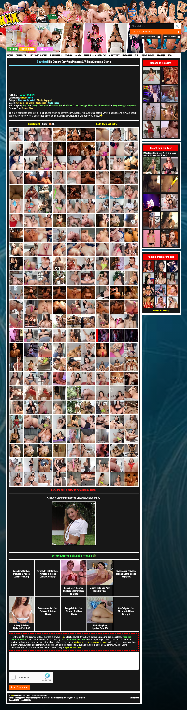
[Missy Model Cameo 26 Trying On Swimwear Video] (151, 166)
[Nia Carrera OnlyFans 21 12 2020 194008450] (59, 393)
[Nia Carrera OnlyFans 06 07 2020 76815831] (30, 206)
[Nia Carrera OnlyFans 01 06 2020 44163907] (45, 134)
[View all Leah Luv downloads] (172, 302)
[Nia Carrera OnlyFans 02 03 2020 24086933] (16, 148)
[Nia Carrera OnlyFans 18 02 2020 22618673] (59, 335)
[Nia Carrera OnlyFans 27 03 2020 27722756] (16, 465)
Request (161, 55)
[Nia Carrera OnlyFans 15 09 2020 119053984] (73, 307)
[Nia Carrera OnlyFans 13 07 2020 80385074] (88, 278)
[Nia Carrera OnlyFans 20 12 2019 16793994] (59, 378)
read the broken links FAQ (74, 639)
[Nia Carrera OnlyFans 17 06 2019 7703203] (131, 321)
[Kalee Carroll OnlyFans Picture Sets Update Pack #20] (169, 220)
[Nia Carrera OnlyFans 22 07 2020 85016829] (131, 393)
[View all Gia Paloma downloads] (148, 278)
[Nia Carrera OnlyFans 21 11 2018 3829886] (30, 393)
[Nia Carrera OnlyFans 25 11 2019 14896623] (102, 436)
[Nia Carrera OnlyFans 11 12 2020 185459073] (131, 263)
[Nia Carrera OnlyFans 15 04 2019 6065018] (30, 307)
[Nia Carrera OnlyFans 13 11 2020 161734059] (102, 278)
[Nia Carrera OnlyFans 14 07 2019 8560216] (30, 292)
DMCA (28, 699)
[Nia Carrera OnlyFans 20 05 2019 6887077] (117, 364)
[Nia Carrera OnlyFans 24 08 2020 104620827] (102, 422)
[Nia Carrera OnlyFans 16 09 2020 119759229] (16, 321)
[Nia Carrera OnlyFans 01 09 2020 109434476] (73, 134)
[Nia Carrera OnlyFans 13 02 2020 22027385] (59, 278)
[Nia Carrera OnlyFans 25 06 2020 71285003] (45, 436)
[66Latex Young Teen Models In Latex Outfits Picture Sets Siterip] (161, 154)
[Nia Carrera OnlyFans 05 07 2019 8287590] (16, 192)
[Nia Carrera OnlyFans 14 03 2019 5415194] (131, 278)
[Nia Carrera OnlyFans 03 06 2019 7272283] (59, 163)
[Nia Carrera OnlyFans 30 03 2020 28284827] (102, 479)
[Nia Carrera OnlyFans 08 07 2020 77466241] (102, 220)
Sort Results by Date (149, 37)
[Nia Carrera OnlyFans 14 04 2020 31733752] (16, 292)
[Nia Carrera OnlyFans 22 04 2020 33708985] (88, 393)
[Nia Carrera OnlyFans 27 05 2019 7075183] (45, 465)
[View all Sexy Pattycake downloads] (148, 302)
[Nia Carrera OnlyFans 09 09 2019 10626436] (117, 235)
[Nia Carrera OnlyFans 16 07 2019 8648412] (102, 307)
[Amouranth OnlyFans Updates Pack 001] (169, 238)
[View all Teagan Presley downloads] (148, 290)
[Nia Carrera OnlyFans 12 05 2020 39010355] (16, 278)
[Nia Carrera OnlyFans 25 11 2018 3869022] (73, 436)
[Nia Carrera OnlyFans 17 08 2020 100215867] (45, 335)
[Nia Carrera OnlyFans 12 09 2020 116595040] (30, 278)
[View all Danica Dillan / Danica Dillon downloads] (160, 278)
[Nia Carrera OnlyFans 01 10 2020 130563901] (102, 134)
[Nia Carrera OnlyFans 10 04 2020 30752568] (117, 249)
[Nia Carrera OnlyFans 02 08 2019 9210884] (59, 148)
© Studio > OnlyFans (25, 102)
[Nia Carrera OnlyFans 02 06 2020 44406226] (45, 148)
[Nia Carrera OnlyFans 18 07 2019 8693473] (102, 335)
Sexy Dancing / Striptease (124, 105)
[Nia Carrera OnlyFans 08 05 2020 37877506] (73, 220)
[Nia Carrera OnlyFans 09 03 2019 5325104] (45, 235)
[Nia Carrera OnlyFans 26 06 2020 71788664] (30, 450)
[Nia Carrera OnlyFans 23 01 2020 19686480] (73, 407)
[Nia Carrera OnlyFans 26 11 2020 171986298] (88, 450)
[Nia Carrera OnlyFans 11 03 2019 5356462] (73, 263)
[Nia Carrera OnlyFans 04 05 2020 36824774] (59, 177)
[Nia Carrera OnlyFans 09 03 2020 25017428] (59, 235)
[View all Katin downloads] (172, 290)
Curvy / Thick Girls (40, 105)
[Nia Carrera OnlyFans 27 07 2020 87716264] (88, 465)
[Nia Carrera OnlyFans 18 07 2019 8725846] (131, 335)
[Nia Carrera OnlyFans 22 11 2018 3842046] (45, 407)
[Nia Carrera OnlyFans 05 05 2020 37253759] (131, 177)
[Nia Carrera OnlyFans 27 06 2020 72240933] (59, 465)
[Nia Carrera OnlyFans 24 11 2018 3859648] (131, 422)
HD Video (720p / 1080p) (75, 105)
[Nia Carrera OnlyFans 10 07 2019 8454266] (131, 249)
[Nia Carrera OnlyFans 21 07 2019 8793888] (117, 378)
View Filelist (34, 123)
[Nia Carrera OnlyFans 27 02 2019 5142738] (117, 450)
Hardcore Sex (56, 105)
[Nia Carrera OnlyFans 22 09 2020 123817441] (30, 407)
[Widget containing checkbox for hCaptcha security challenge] (31, 677)
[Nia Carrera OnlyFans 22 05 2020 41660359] (102, 393)
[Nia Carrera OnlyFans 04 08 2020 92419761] (102, 177)
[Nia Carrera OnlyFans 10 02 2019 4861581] (88, 249)
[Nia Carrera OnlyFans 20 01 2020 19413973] (45, 364)
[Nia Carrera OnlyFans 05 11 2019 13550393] (73, 192)
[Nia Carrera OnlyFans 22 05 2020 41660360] (117, 393)
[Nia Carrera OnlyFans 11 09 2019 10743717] (117, 263)
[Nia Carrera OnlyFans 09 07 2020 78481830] (88, 235)
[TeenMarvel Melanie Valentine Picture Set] (151, 238)
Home (10, 55)
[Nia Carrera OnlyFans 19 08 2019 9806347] (102, 350)
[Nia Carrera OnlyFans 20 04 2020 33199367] (88, 364)
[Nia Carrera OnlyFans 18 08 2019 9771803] (16, 350)
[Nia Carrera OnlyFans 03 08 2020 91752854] (117, 163)
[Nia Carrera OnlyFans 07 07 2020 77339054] (16, 220)
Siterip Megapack (45, 100)
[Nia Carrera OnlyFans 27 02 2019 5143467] (131, 450)
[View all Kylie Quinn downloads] (172, 278)
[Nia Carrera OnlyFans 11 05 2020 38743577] (88, 263)
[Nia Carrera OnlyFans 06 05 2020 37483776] (117, 192)
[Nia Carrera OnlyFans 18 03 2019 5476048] (73, 335)
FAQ (170, 55)
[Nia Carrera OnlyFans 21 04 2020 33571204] (73, 378)
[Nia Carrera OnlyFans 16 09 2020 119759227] (131, 307)
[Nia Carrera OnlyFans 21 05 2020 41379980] (88, 378)
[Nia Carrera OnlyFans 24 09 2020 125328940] (117, 422)
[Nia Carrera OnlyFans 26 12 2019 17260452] (102, 450)
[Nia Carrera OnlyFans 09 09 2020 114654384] (131, 235)
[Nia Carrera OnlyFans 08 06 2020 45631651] (88, 220)
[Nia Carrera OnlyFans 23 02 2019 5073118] (88, 407)
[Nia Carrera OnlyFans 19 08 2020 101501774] (117, 350)
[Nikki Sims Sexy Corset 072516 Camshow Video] (169, 166)
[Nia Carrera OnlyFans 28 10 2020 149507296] (30, 479)
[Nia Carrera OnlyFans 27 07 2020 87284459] (73, 465)
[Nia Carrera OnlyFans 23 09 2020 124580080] (30, 422)
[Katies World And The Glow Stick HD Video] (169, 184)
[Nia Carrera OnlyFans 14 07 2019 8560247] (45, 292)
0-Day (78, 55)
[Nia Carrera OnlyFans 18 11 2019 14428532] (59, 350)
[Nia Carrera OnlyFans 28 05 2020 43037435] (102, 465)
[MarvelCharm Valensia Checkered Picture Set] (151, 220)
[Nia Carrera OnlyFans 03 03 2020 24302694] (30, 163)
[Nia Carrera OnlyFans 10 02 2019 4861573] (73, 249)
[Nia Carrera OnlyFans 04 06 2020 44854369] (73, 177)
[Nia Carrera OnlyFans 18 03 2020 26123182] (88, 335)
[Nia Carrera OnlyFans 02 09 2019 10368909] (88, 148)
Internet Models (38, 55)
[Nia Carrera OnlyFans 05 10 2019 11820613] (45, 192)
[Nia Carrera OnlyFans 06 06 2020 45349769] (131, 192)
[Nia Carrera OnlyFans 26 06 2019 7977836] (131, 436)
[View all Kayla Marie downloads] (160, 302)
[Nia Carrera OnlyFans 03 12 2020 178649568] (45, 177)
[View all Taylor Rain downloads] (148, 266)
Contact (12, 699)
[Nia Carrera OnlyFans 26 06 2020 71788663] (16, 450)
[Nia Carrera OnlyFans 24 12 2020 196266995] (16, 436)
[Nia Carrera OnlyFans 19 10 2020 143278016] (131, 350)
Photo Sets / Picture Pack (99, 105)
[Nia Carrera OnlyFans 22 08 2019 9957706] (16, 407)
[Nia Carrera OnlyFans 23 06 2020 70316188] (117, 407)
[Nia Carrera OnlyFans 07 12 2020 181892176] (45, 220)
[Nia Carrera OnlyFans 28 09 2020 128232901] (131, 465)
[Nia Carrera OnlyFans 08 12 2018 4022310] (131, 220)
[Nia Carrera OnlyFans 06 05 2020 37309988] (102, 192)
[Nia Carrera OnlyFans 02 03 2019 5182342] (131, 134)
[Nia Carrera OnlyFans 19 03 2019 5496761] (73, 350)
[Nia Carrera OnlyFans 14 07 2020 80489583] (102, 292)
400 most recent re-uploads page (90, 642)
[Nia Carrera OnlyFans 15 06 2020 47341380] (45, 307)
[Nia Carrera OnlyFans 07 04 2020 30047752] (102, 206)
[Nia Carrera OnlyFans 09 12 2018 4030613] (16, 249)
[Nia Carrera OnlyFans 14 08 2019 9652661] (117, 292)
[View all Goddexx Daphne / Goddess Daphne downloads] (160, 290)
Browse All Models (161, 310)
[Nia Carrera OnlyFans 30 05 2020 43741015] (117, 479)
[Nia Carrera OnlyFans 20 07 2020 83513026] (16, 378)
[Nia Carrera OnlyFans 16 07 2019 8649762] (117, 307)
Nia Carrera (41, 102)
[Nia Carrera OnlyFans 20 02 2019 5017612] (73, 364)
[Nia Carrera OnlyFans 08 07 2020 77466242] (117, 220)
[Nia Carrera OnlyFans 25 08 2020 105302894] (59, 436)
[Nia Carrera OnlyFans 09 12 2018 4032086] (30, 249)
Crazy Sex (114, 55)
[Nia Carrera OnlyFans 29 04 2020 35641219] (59, 479)
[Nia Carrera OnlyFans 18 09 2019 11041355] (30, 350)
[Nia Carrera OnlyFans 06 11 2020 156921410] (73, 206)
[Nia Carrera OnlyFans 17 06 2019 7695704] (117, 321)
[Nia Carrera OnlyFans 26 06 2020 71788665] (45, 450)
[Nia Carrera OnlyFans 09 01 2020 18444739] (30, 235)
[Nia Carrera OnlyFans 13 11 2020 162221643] (117, 278)
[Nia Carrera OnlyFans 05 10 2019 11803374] (30, 192)
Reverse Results (170, 37)
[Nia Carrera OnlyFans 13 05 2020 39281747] (73, 278)
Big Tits (26, 105)
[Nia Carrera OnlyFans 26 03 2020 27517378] (117, 436)
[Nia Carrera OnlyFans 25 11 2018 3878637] (88, 436)
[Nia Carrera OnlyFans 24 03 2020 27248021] (59, 422)
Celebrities (21, 55)
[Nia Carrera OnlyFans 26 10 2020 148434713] (73, 450)
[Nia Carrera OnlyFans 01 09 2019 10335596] (59, 134)
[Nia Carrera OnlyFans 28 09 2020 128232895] (117, 465)
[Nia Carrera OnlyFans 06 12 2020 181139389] (88, 206)
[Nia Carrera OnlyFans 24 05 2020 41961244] (73, 422)
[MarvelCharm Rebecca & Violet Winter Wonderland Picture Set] (169, 202)
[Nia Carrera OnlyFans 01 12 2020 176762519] (117, 134)
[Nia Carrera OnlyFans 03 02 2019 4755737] (131, 148)
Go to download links (106, 123)
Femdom (68, 55)
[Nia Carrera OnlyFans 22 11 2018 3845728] (59, 407)
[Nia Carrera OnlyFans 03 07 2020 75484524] (102, 163)
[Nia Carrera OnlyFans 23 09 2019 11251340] (16, 422)
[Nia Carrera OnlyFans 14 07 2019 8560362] (59, 292)
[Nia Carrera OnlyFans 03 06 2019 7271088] (45, 163)
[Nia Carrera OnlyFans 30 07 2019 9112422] (131, 479)
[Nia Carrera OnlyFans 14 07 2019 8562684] (88, 292)
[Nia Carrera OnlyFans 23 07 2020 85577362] (131, 407)
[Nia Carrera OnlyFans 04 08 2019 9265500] (88, 177)
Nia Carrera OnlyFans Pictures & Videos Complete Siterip (79, 61)
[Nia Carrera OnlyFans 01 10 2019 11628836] (88, 134)
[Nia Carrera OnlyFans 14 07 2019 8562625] (73, 292)
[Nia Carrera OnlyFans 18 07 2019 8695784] (117, 335)
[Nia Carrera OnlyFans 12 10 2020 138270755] (45, 278)
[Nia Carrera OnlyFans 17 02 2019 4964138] (73, 321)
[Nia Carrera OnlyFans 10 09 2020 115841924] (16, 263)
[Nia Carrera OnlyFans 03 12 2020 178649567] (30, 177)
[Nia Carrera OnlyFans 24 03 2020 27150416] (45, 422)
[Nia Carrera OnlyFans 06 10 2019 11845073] (45, 206)
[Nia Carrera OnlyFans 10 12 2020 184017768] (45, 263)
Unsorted (127, 55)
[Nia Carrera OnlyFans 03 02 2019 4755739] (16, 163)
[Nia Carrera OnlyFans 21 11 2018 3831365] (45, 393)
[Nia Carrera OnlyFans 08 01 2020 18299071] (59, 220)
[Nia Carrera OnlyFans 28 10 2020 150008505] (45, 479)
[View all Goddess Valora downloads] (172, 266)
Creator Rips (27, 108)
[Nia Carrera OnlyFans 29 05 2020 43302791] (73, 479)
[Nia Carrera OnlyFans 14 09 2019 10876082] (131, 292)
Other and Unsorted (26, 100)
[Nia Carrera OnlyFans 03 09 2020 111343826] (131, 163)
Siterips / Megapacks (95, 55)
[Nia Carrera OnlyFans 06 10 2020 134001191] (59, 206)
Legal (23, 699)
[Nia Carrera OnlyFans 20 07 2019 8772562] (131, 364)
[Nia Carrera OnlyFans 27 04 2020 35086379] (30, 465)
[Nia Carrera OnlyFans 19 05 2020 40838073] (88, 350)
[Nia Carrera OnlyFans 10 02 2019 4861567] (59, 249)
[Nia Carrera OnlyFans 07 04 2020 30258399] (131, 206)
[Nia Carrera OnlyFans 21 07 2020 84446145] (131, 378)
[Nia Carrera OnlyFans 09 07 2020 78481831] (102, 235)
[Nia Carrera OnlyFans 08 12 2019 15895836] (16, 235)
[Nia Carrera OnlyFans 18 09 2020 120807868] (45, 350)
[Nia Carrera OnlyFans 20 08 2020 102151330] (30, 378)
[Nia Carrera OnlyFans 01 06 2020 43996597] (30, 134)
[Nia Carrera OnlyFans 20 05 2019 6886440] (102, 364)
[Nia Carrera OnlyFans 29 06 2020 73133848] (88, 479)
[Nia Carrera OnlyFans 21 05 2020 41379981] (102, 378)
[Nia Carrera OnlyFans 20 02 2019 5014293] (59, 364)
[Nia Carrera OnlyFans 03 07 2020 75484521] (88, 163)
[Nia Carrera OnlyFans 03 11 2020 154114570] (16, 177)
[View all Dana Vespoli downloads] (160, 266)
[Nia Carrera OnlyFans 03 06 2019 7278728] (73, 163)
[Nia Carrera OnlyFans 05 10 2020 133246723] (59, 192)
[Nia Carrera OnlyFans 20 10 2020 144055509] (45, 378)
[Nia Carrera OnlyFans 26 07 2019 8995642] (59, 450)
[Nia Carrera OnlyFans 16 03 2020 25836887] (88, 307)
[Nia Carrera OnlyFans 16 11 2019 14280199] (30, 321)
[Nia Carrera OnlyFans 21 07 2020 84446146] (16, 393)
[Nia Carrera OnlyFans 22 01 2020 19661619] (73, 393)
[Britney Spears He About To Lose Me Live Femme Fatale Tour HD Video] (151, 202)
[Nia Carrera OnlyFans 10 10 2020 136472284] (30, 263)
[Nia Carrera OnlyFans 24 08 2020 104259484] (88, 422)
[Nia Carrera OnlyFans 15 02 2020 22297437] (16, 307)
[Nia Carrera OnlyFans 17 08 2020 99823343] (30, 335)
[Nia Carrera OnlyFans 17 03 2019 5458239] (102, 321)
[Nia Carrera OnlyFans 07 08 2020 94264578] (30, 220)
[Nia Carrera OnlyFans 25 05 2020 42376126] (30, 436)
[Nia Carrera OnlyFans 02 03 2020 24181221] (30, 148)
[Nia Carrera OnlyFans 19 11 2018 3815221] (16, 364)
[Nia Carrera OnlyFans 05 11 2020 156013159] (88, 192)
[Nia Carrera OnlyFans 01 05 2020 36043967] (16, 134)
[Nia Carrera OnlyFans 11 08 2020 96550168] (102, 263)
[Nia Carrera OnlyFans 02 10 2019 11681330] (102, 148)
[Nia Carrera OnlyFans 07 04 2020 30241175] (117, 206)
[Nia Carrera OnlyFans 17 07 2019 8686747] (16, 335)
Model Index (147, 55)
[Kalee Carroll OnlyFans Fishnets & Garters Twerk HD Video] (151, 184)
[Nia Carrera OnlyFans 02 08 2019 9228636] (73, 148)
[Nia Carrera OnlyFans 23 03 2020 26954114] (102, 407)
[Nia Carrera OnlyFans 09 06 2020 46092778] (73, 235)
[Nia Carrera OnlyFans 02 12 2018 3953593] (117, 148)
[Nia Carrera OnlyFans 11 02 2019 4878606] (59, 263)
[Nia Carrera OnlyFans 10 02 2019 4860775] (45, 249)
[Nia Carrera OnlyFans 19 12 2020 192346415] (30, 364)
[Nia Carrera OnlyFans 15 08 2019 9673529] (59, 307)
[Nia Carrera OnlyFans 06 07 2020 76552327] (16, 206)
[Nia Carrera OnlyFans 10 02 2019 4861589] (102, 249)
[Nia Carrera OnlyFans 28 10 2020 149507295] (16, 479)
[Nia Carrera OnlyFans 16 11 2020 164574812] (45, 321)
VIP (136, 55)
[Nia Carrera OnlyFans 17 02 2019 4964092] (59, 321)
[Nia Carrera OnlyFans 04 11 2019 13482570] (117, 177)
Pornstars (56, 55)
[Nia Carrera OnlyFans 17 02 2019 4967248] (88, 321)
